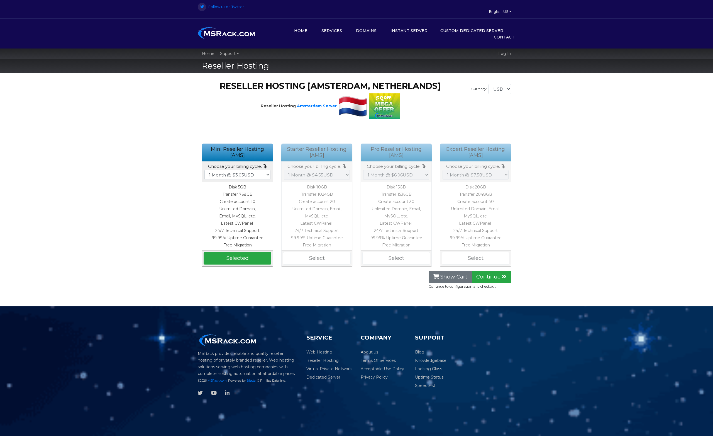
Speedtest (425, 385)
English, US (499, 11)
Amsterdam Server (317, 105)
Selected (237, 258)
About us (369, 352)
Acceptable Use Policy (382, 368)
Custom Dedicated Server (471, 30)
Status (437, 377)
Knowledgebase (430, 360)
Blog (419, 352)
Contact (504, 37)
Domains (366, 30)
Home (300, 30)
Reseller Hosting (322, 360)
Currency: (479, 89)
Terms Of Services (378, 360)
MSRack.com (217, 380)
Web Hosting (319, 352)
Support (228, 53)
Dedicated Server (323, 377)
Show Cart (453, 276)
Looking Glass (428, 368)
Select (317, 258)
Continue (489, 276)
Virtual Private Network (329, 368)
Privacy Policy (374, 377)
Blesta (251, 380)
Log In (504, 53)
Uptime (422, 377)
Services (331, 30)
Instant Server (409, 30)
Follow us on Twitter (225, 6)
